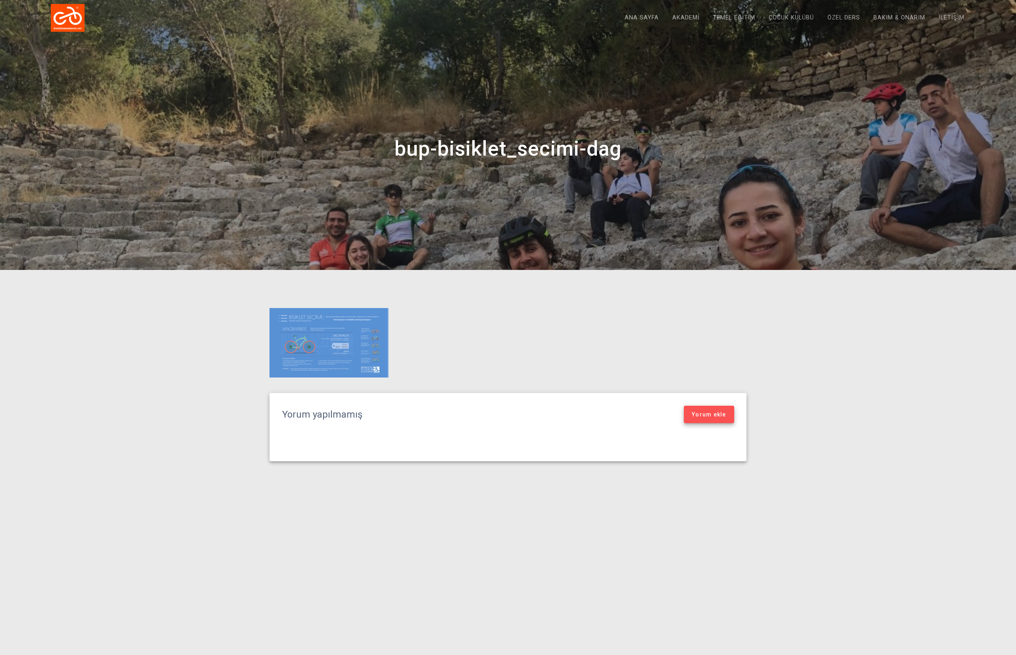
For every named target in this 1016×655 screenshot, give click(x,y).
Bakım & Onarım (899, 17)
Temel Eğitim (734, 17)
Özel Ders (843, 17)
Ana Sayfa (642, 17)
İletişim (951, 17)
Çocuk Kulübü (791, 17)
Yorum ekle (709, 414)
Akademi (686, 17)
